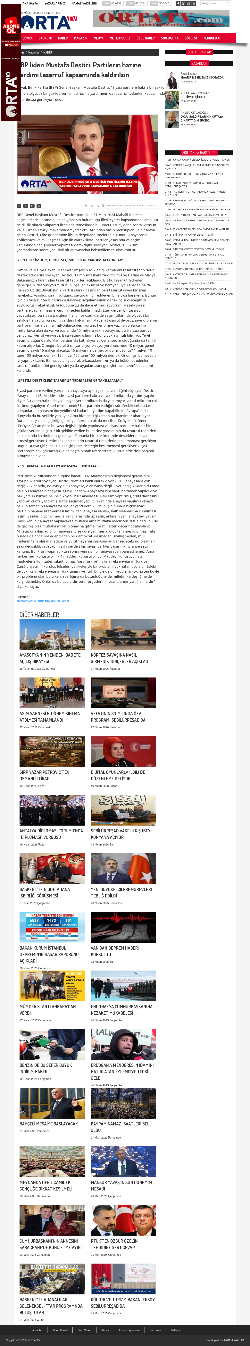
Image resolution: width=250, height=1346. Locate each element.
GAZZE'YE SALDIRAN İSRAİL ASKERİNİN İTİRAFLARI (198, 209)
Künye (105, 1330)
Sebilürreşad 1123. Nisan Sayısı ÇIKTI (189, 283)
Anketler (37, 1330)
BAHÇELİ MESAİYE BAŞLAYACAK (49, 1123)
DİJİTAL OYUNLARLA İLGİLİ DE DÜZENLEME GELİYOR (199, 263)
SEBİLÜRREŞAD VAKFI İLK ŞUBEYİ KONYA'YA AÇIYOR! (199, 294)
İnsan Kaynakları (129, 1330)
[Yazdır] (86, 205)
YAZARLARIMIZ (55, 3)
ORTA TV (34, 1340)
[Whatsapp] (39, 206)
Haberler (33, 52)
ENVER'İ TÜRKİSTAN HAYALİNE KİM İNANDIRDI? (196, 214)
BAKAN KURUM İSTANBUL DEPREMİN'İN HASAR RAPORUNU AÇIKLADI (49, 954)
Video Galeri (60, 1330)
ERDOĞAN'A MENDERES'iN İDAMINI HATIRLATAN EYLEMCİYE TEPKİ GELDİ (122, 1071)
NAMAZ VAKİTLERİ (84, 3)
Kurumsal (155, 1330)
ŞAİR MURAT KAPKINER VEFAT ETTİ (189, 234)
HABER (48, 52)
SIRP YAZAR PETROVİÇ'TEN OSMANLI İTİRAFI (194, 249)
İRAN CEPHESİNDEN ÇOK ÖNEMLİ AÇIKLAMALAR (197, 229)
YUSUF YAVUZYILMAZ (195, 73)
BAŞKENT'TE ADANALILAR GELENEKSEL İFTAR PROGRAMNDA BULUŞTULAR (51, 1306)
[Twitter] (25, 206)
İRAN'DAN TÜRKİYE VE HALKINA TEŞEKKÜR (194, 268)
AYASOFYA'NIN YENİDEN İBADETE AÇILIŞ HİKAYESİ (197, 159)
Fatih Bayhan (189, 112)
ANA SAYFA (30, 3)
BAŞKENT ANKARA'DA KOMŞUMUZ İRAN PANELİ (196, 288)
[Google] (32, 206)
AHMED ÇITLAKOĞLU (194, 93)
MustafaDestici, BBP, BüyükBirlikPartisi (43, 601)
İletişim (175, 1330)
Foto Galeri (84, 1330)
